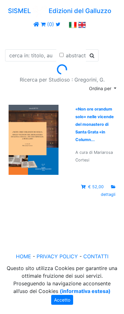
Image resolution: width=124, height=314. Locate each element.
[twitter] (58, 24)
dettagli (108, 194)
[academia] (65, 24)
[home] (36, 24)
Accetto (62, 300)
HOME (23, 256)
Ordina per (101, 88)
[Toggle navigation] (14, 37)
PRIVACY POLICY (57, 256)
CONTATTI (95, 256)
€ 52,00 (96, 186)
